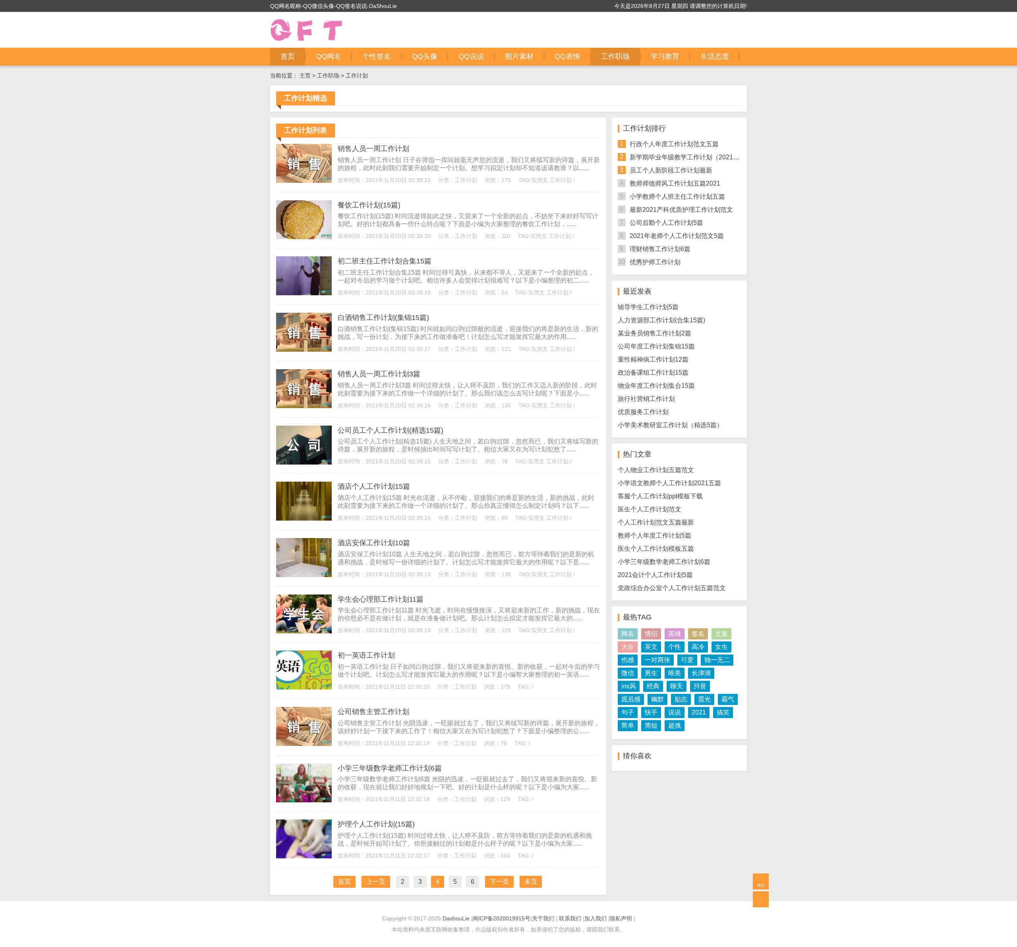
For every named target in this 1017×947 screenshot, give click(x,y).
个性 (674, 646)
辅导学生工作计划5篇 (648, 307)
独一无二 (717, 660)
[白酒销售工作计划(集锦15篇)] (304, 332)
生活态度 (714, 56)
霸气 (727, 699)
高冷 (698, 646)
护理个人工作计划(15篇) (376, 824)
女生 (721, 646)
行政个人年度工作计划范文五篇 (674, 144)
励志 (681, 699)
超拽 (674, 725)
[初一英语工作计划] (304, 670)
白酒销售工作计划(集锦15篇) (383, 317)
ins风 (628, 686)
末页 (530, 881)
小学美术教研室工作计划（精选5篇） (670, 425)
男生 (651, 673)
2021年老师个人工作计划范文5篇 (677, 235)
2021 (699, 712)
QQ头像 (424, 56)
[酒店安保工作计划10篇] (304, 557)
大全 (627, 646)
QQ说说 (471, 56)
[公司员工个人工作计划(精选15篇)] (304, 445)
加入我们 (595, 918)
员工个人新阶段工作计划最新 (671, 170)
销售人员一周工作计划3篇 (379, 374)
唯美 (674, 673)
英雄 (674, 633)
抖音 (700, 686)
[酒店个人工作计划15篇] (304, 501)
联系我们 (570, 918)
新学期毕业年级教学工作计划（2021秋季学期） (697, 157)
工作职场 (615, 56)
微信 (627, 673)
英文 (651, 646)
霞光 (704, 699)
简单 (627, 725)
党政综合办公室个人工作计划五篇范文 (672, 588)
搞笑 (723, 712)
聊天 (676, 686)
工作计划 (357, 75)
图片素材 (519, 56)
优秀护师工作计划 (655, 262)
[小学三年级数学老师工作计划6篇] (304, 782)
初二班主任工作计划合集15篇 (384, 261)
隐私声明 (621, 918)
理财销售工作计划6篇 (660, 249)
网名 (627, 633)
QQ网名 (328, 56)
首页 (287, 56)
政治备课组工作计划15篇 (653, 372)
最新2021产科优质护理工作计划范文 (681, 209)
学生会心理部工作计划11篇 (380, 599)
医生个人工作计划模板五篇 (656, 548)
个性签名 (376, 56)
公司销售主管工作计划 (373, 712)
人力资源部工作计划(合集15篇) (661, 320)
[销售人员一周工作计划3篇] (304, 388)
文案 (721, 633)
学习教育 (665, 56)
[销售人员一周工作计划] (304, 163)
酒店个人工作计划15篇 (374, 486)
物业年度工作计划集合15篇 (656, 385)
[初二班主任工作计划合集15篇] (304, 275)
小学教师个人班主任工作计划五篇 (677, 196)
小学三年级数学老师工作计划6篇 (390, 768)
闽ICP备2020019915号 (501, 918)
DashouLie (456, 918)
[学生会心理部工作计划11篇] (304, 614)
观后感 (630, 699)
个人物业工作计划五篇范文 (656, 470)
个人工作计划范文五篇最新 (656, 522)
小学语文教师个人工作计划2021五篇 (669, 483)
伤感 (627, 660)
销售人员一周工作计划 (373, 149)
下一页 (499, 881)
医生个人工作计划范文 (649, 509)
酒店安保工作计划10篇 (374, 543)
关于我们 (543, 918)
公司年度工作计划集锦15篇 (656, 346)
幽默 (657, 699)
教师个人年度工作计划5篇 (654, 535)
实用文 (539, 180)
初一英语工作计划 (366, 655)
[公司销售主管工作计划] (304, 726)
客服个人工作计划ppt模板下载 (660, 496)
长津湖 (701, 673)
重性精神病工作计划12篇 (653, 359)
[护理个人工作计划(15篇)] (304, 838)
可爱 (687, 660)
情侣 (651, 633)
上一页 (375, 881)
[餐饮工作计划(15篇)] (304, 219)
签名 (698, 633)
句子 (627, 712)
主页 (305, 75)
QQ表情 (567, 56)
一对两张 (657, 660)
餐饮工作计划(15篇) (369, 205)
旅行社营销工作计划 (646, 398)
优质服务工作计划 (643, 412)
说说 (674, 712)
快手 (651, 712)
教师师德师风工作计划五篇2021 (675, 183)
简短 (651, 725)
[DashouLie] (306, 30)
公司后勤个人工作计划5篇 (666, 222)
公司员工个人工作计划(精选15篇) (390, 430)
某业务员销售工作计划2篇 (654, 333)
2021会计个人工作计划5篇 (655, 574)
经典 (653, 686)
